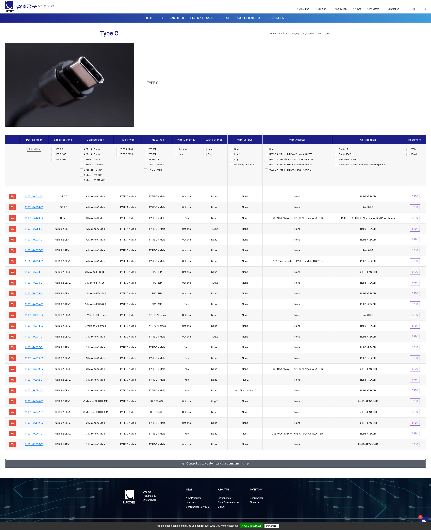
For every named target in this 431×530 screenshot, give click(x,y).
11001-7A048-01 (34, 401)
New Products (193, 498)
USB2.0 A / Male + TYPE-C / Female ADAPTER (290, 154)
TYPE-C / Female (156, 164)
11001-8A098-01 (34, 390)
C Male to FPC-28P (93, 175)
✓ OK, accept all (251, 525)
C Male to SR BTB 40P (94, 180)
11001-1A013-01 (34, 196)
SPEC (413, 149)
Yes (181, 154)
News (358, 9)
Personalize (272, 526)
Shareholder (256, 498)
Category (295, 33)
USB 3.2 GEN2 (62, 159)
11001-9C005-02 (34, 444)
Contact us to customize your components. (215, 463)
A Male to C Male (92, 149)
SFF (161, 18)
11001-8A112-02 (34, 422)
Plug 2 (211, 154)
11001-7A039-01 (34, 358)
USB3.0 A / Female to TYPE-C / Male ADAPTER (291, 159)
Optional (183, 149)
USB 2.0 (59, 149)
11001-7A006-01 (34, 304)
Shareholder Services (197, 507)
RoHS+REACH (346, 154)
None (210, 149)
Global (221, 507)
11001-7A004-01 (34, 293)
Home (273, 33)
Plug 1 (237, 154)
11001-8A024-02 (34, 207)
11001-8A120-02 (34, 218)
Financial (254, 502)
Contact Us (393, 9)
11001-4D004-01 (34, 261)
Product (283, 33)
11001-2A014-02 (34, 325)
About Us (304, 9)
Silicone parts (278, 18)
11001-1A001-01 (34, 336)
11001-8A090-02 (34, 369)
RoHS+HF (343, 149)
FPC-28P (152, 154)
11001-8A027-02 (34, 250)
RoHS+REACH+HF (347, 159)
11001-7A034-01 (34, 272)
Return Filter (34, 149)
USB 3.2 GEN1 (62, 154)
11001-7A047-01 (34, 412)
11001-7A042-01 (34, 379)
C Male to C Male (92, 159)
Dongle (226, 18)
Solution (322, 9)
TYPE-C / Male (127, 154)
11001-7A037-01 (34, 347)
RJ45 (149, 18)
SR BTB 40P (153, 159)
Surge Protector (249, 18)
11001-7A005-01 (34, 282)
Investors (374, 9)
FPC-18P (152, 149)
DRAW (414, 154)
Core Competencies (228, 502)
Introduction (224, 498)
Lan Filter (177, 18)
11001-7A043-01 (34, 433)
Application (341, 9)
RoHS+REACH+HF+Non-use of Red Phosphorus (362, 164)
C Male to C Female (93, 164)
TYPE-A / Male (127, 149)
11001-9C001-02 (34, 315)
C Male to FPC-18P (93, 170)
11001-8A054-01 (34, 228)
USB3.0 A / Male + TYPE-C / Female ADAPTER (290, 164)
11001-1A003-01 (34, 239)
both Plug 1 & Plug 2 (244, 164)
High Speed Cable (202, 18)
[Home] (54, 6)
